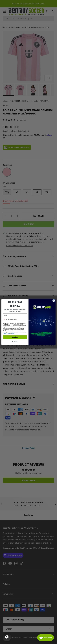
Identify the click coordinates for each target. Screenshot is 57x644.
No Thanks (15, 342)
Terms (12, 333)
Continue (15, 337)
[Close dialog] (53, 300)
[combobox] (5, 319)
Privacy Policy (6, 333)
